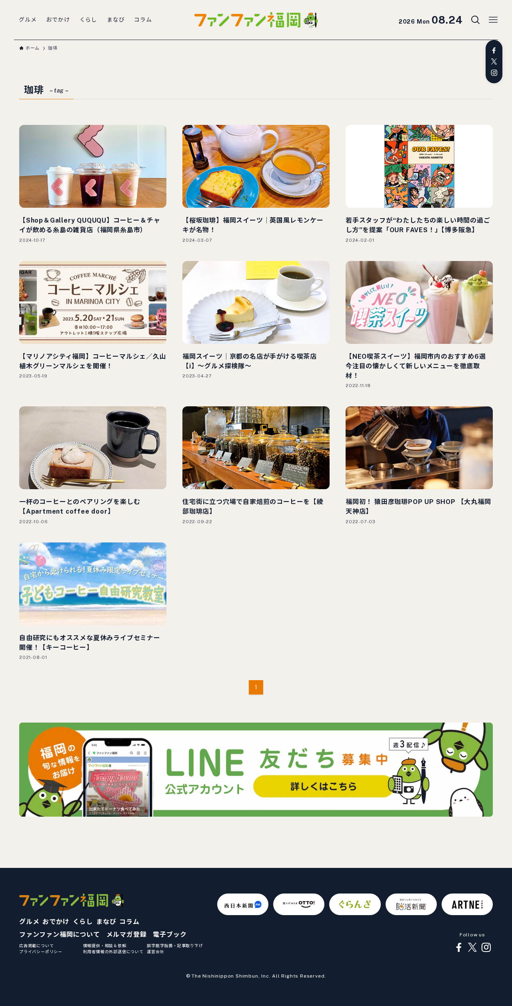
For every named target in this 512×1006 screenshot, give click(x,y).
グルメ (29, 922)
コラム (129, 922)
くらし (83, 922)
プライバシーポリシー (40, 951)
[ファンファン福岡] (256, 20)
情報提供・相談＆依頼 (104, 945)
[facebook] (494, 50)
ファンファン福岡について (59, 934)
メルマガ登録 (126, 934)
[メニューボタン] (493, 20)
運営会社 (155, 951)
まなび (106, 922)
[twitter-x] (494, 62)
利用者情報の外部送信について (113, 951)
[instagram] (494, 73)
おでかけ (55, 922)
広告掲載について (36, 945)
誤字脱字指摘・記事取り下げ (175, 945)
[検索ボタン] (475, 20)
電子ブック (169, 934)
